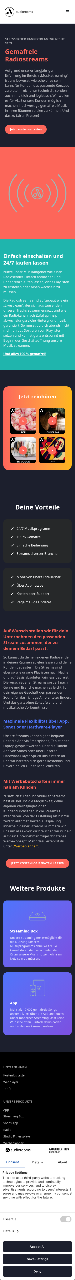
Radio (7, 1130)
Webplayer (10, 1082)
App (6, 1110)
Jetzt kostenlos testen (26, 129)
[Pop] (23, 421)
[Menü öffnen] (67, 12)
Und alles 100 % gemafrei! (24, 354)
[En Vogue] (23, 450)
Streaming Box (13, 1116)
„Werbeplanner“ (25, 846)
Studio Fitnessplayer (17, 1136)
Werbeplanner (13, 1143)
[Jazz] (52, 450)
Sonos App (10, 1123)
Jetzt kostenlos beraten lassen (37, 863)
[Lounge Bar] (52, 421)
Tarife (7, 1089)
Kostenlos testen (14, 1075)
